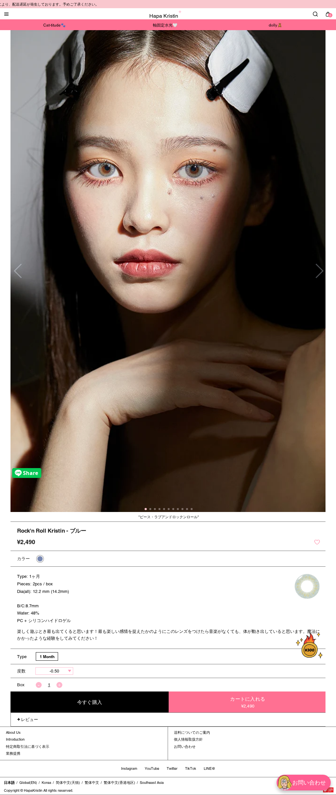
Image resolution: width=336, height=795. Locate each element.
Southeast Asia (152, 782)
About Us (13, 732)
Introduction (15, 739)
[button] (319, 271)
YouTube (152, 768)
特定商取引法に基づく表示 (27, 746)
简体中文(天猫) (68, 782)
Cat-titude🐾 (54, 25)
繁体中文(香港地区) (119, 782)
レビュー (29, 719)
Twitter (172, 768)
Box (21, 684)
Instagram (129, 768)
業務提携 (13, 753)
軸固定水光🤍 (165, 25)
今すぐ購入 (89, 702)
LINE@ (209, 768)
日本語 (9, 782)
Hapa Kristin (163, 16)
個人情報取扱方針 (188, 739)
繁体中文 (92, 782)
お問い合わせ (185, 746)
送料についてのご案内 (192, 732)
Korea (46, 782)
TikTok (190, 768)
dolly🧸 (275, 25)
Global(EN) (28, 782)
